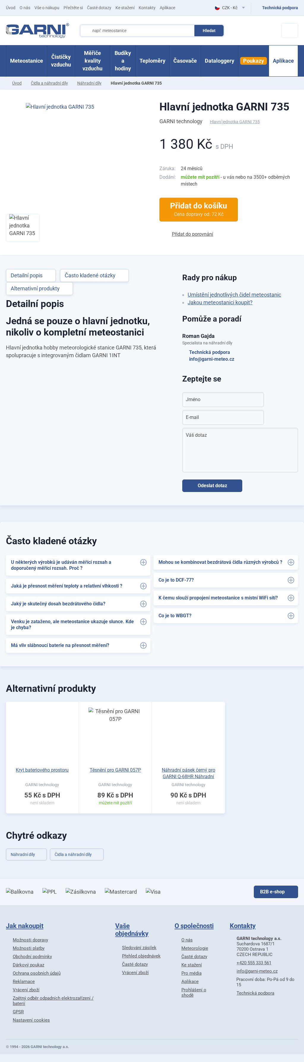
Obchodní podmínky (32, 956)
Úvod (10, 7)
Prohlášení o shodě (193, 992)
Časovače (185, 61)
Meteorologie (194, 948)
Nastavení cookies (31, 1020)
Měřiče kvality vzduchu (92, 61)
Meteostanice (26, 61)
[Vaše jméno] (256, 399)
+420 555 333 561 (254, 963)
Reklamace (24, 981)
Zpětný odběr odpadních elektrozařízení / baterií (53, 1000)
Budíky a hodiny (123, 61)
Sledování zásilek (139, 947)
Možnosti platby (29, 948)
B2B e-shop (272, 892)
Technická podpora (209, 352)
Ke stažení (124, 7)
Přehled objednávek (141, 956)
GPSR (18, 1011)
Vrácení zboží (26, 990)
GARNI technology (180, 121)
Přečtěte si (73, 7)
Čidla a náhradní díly (49, 83)
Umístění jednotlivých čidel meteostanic (234, 295)
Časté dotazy (99, 7)
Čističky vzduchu (61, 61)
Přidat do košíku (198, 209)
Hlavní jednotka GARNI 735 (224, 107)
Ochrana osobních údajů (37, 973)
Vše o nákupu (46, 7)
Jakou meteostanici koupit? (220, 302)
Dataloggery (219, 61)
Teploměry (152, 61)
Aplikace (167, 7)
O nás (25, 7)
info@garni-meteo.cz (211, 359)
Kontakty (147, 7)
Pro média (191, 973)
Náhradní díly (89, 83)
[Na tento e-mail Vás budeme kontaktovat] (256, 417)
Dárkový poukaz (28, 965)
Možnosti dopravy (30, 940)
